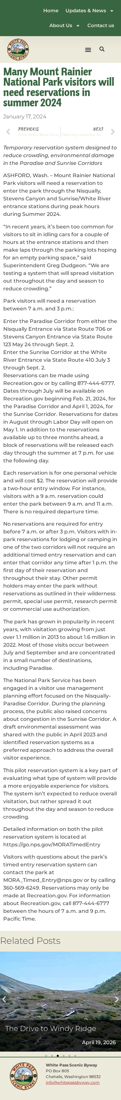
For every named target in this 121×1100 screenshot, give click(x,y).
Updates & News (86, 10)
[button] (88, 50)
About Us (60, 25)
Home (50, 10)
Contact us (100, 25)
